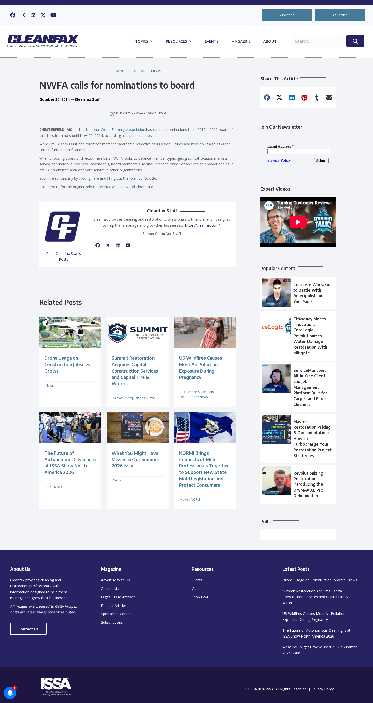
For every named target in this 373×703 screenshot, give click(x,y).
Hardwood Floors (132, 186)
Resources (177, 41)
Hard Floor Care (131, 70)
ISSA (49, 487)
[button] (12, 15)
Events (212, 41)
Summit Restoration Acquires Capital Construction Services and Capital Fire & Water (135, 370)
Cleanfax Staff (88, 99)
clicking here (89, 178)
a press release (138, 135)
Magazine (241, 41)
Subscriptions (112, 622)
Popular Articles (114, 605)
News (156, 70)
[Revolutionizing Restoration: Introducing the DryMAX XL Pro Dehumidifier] (298, 484)
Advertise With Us (115, 580)
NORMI (196, 499)
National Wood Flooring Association (115, 129)
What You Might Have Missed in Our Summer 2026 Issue (135, 459)
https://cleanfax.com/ (202, 225)
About (270, 41)
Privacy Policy (322, 689)
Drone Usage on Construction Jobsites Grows (67, 364)
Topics (142, 41)
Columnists (110, 588)
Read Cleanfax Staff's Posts (63, 256)
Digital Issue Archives (118, 597)
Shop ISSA (200, 597)
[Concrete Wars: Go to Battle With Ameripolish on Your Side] (298, 293)
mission (197, 144)
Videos (197, 588)
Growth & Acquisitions (129, 398)
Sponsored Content (117, 613)
